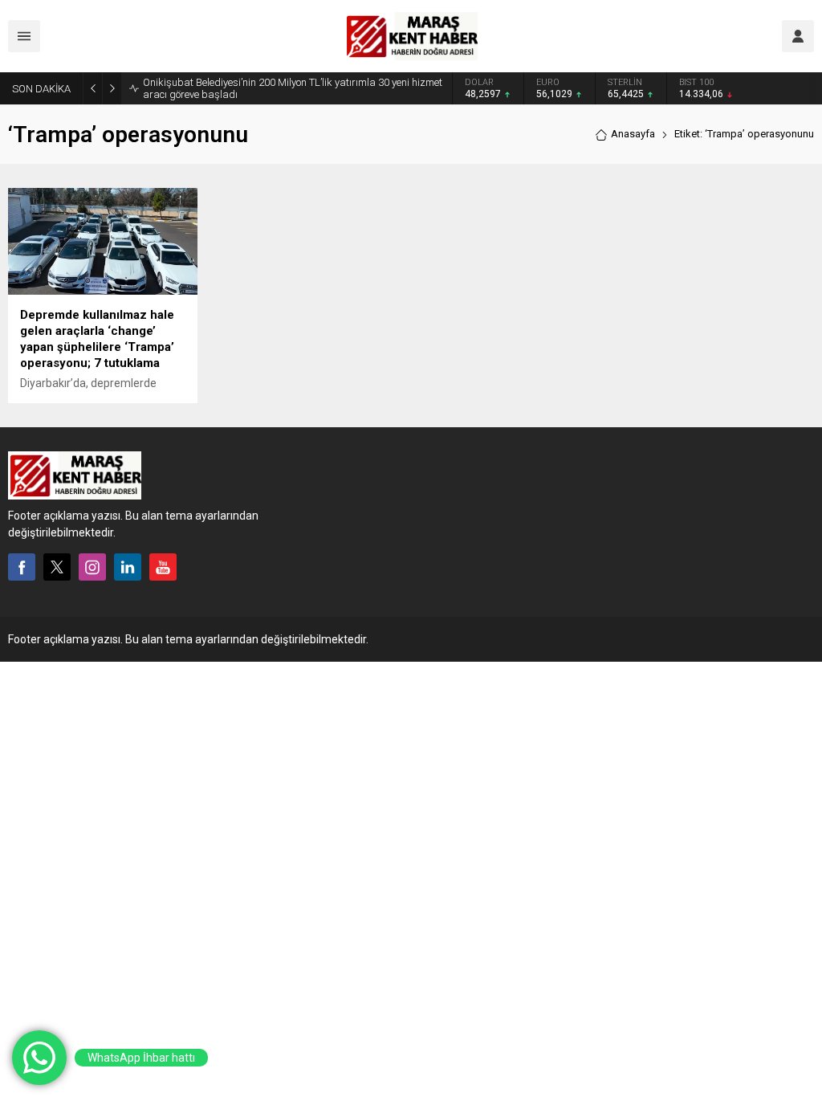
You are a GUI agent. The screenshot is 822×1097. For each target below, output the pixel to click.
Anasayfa (633, 134)
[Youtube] (163, 567)
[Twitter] (57, 567)
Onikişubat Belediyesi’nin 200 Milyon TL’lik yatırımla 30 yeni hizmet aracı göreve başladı (292, 88)
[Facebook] (21, 567)
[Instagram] (92, 567)
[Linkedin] (127, 567)
